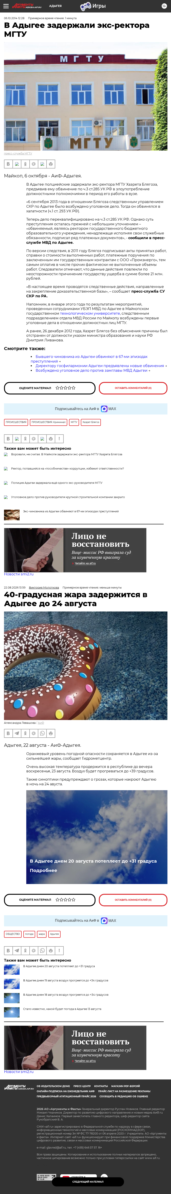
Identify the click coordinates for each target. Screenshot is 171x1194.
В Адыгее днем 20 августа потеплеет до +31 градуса (93, 861)
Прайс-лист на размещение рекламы (124, 1091)
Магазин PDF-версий (125, 1086)
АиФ (41, 722)
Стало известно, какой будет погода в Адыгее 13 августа (62, 1009)
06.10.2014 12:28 (14, 18)
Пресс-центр (82, 1086)
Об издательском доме (53, 1086)
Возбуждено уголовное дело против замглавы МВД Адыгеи (91, 370)
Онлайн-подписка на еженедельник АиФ (66, 1091)
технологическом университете (90, 313)
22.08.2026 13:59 (14, 587)
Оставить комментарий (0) (133, 388)
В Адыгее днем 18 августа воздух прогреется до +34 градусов (65, 994)
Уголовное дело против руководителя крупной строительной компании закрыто (68, 497)
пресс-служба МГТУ (18, 153)
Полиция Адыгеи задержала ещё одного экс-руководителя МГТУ (56, 482)
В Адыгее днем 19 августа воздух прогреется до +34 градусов (65, 980)
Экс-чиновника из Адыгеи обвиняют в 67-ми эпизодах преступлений (71, 511)
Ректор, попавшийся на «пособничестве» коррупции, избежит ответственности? (67, 468)
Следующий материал (88, 1181)
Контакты (101, 1086)
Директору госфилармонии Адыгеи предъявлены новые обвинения (100, 366)
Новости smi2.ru (19, 574)
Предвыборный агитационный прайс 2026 (66, 1096)
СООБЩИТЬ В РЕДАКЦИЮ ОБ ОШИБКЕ (124, 1096)
